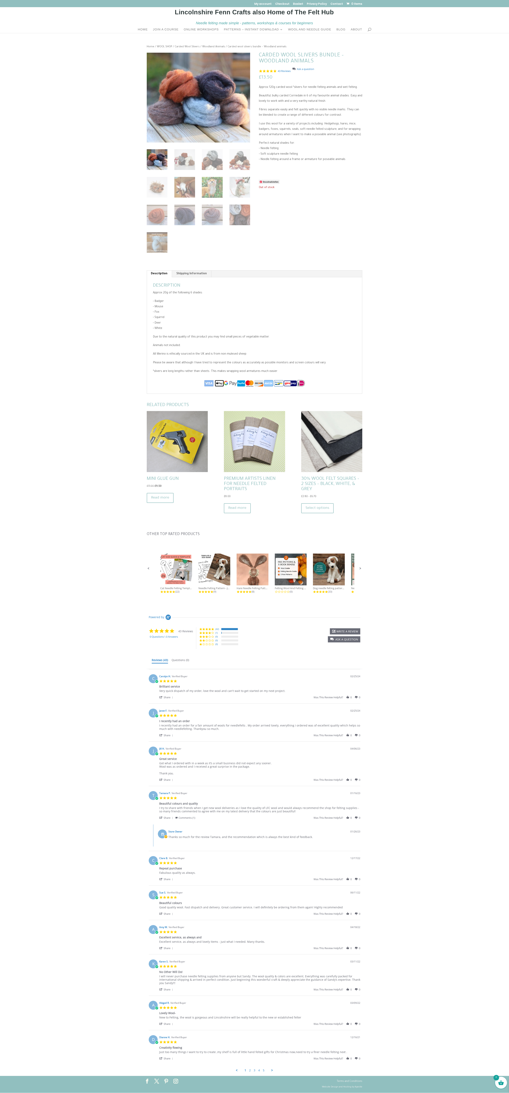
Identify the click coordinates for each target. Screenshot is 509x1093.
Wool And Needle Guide (309, 29)
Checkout (282, 4)
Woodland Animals (213, 47)
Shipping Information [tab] (191, 273)
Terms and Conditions (349, 1081)
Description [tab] (159, 273)
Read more (160, 498)
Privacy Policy (317, 4)
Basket (298, 4)
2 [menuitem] (250, 1070)
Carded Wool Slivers (187, 47)
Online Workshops (201, 29)
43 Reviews (284, 71)
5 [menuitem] (263, 1070)
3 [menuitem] (254, 1070)
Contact (336, 4)
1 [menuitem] (245, 1070)
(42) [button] (217, 628)
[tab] (160, 660)
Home (143, 29)
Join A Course (166, 29)
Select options (317, 508)
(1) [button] (216, 632)
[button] (148, 568)
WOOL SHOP (164, 47)
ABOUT (356, 29)
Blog (341, 29)
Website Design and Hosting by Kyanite (342, 1087)
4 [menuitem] (259, 1070)
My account (263, 4)
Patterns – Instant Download (251, 29)
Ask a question (305, 69)
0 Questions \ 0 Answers (164, 636)
